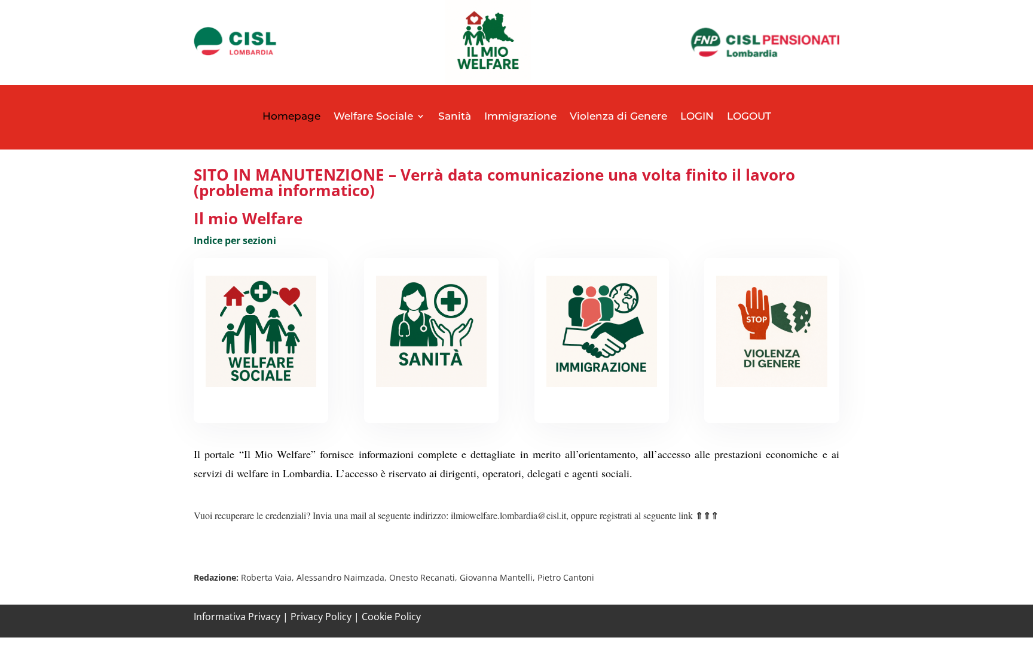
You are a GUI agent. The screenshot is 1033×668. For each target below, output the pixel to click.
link (697, 515)
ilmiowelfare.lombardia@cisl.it (508, 515)
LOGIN (697, 116)
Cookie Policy (391, 616)
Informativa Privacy (237, 616)
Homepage (291, 116)
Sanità (454, 116)
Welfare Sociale (373, 116)
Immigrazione (520, 116)
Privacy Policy (321, 616)
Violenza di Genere (618, 116)
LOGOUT (749, 116)
